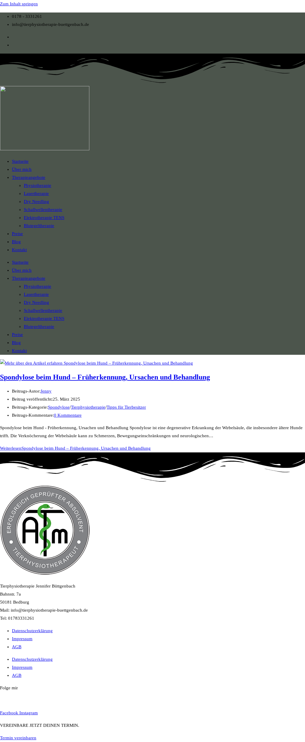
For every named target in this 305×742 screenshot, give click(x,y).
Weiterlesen (75, 448)
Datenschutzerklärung (32, 630)
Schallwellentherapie (43, 209)
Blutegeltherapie (39, 225)
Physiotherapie (37, 185)
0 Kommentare (68, 415)
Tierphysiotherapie (88, 407)
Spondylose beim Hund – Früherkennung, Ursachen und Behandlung (105, 377)
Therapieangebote (28, 177)
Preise (17, 233)
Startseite (20, 161)
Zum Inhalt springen (19, 3)
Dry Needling (36, 201)
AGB (16, 646)
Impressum (22, 638)
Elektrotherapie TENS (44, 217)
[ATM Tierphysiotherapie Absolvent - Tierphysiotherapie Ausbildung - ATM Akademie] (45, 573)
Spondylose (59, 407)
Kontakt (19, 249)
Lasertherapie (36, 193)
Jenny (46, 391)
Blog (16, 241)
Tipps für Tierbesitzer (126, 407)
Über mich (22, 169)
